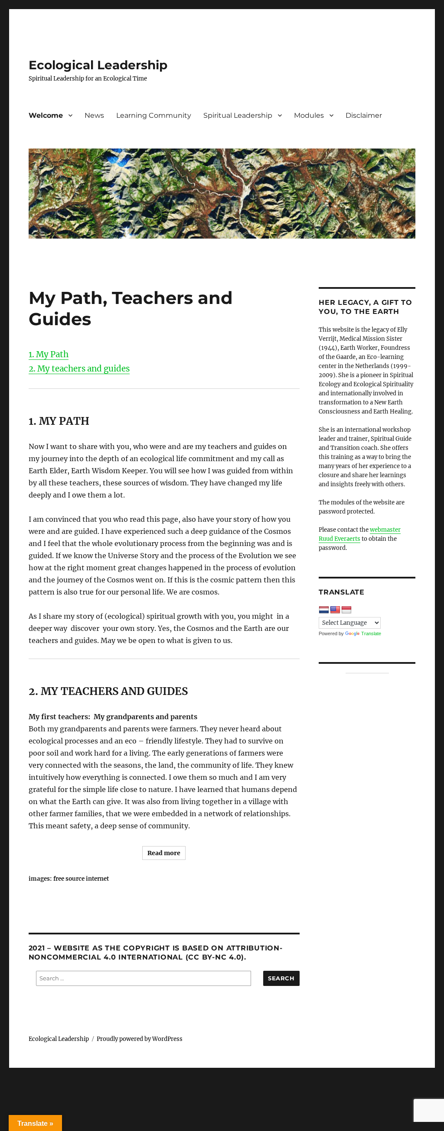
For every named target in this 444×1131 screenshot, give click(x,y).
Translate (371, 633)
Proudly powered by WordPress (140, 1039)
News (94, 115)
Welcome (46, 115)
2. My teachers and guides (79, 369)
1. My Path (49, 354)
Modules (309, 115)
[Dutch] (324, 610)
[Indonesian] (346, 610)
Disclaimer (364, 115)
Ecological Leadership (98, 65)
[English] (335, 610)
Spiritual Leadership (237, 115)
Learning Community (153, 115)
